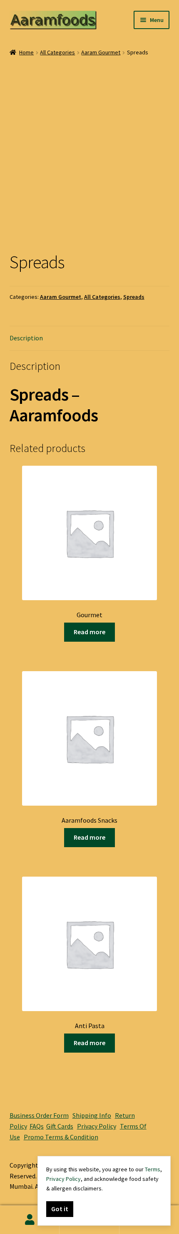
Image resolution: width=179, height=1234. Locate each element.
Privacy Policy (96, 1126)
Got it (59, 1209)
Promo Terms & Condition (61, 1137)
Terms (152, 1169)
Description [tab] (26, 338)
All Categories (57, 52)
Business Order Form (39, 1115)
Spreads (133, 297)
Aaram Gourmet (100, 52)
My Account (30, 1220)
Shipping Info (91, 1115)
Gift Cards (59, 1126)
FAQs (37, 1126)
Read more (89, 632)
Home (26, 52)
